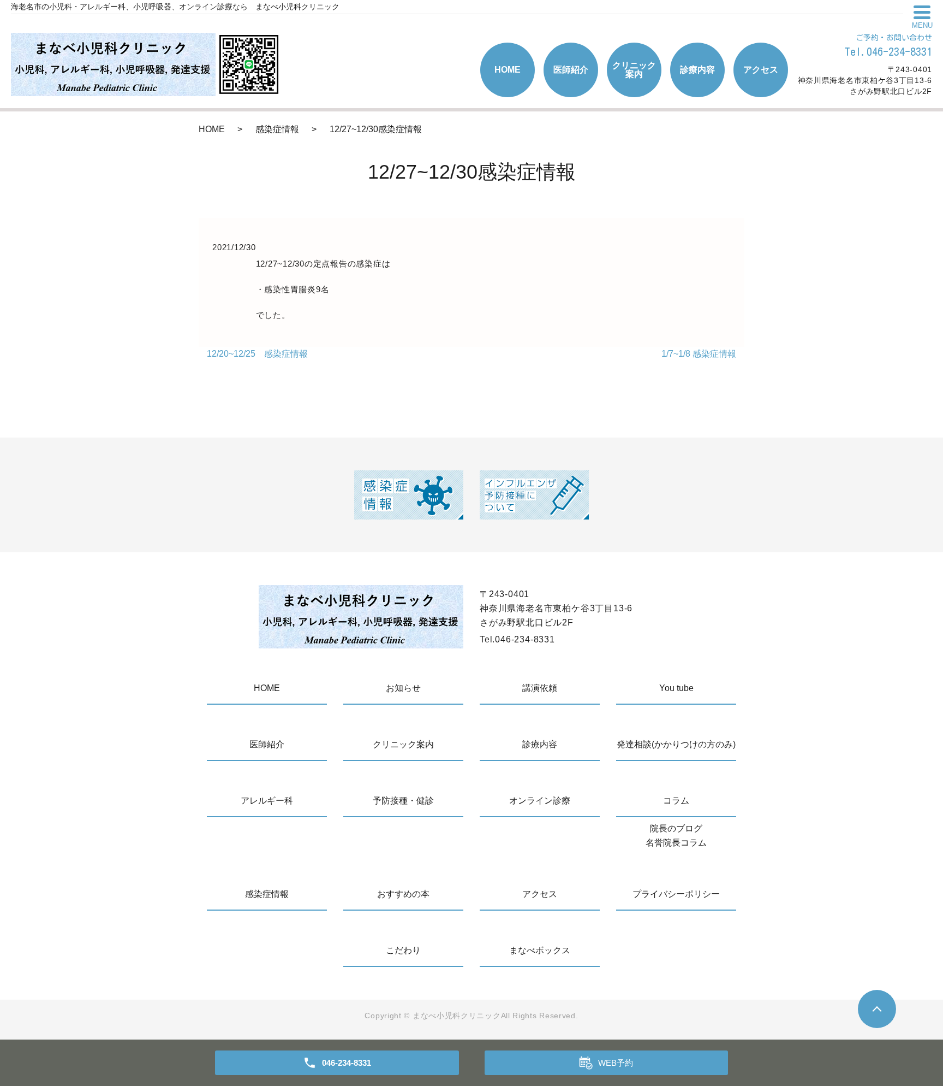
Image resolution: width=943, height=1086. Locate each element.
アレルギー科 (267, 800)
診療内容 (697, 69)
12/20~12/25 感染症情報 (257, 353)
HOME (507, 69)
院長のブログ (676, 828)
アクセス (760, 69)
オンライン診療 (539, 800)
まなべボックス (539, 950)
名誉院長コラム (676, 842)
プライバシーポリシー (676, 894)
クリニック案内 (634, 70)
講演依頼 (539, 688)
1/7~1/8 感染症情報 (698, 353)
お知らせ (403, 688)
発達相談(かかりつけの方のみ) (676, 744)
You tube (676, 688)
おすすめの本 (403, 894)
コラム (676, 800)
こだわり (403, 950)
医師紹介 (570, 69)
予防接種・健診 (403, 800)
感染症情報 (277, 129)
